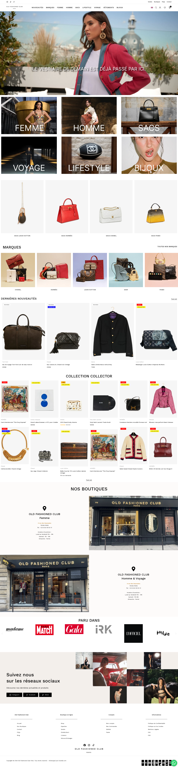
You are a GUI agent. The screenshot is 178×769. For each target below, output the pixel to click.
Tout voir (174, 299)
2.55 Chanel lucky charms (39, 422)
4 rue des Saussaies (44, 523)
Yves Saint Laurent (65, 419)
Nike (150, 468)
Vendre (150, 2)
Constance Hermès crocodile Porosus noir (103, 422)
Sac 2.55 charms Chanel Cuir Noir (160, 422)
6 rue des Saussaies (133, 583)
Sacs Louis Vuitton (22, 236)
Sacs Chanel (111, 236)
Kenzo (47, 362)
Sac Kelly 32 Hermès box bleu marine (146, 364)
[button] (2, 633)
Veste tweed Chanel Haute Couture (101, 469)
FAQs (163, 2)
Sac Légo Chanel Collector (9, 471)
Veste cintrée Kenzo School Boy (55, 364)
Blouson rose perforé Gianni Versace (131, 422)
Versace (122, 419)
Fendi (162, 290)
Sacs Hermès (66, 236)
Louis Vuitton (90, 290)
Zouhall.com (62, 760)
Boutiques (157, 2)
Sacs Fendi (155, 236)
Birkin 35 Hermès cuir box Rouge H (131, 469)
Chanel (18, 290)
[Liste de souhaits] (165, 7)
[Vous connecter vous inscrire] (160, 7)
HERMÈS (137, 362)
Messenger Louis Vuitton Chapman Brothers (104, 364)
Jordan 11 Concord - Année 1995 (159, 471)
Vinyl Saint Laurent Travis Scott (70, 422)
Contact (169, 2)
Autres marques (5, 419)
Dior (126, 290)
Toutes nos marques (167, 246)
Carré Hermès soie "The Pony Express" (72, 471)
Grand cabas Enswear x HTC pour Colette (14, 422)
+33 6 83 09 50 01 (46, 527)
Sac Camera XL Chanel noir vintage (12, 364)
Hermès (54, 290)
